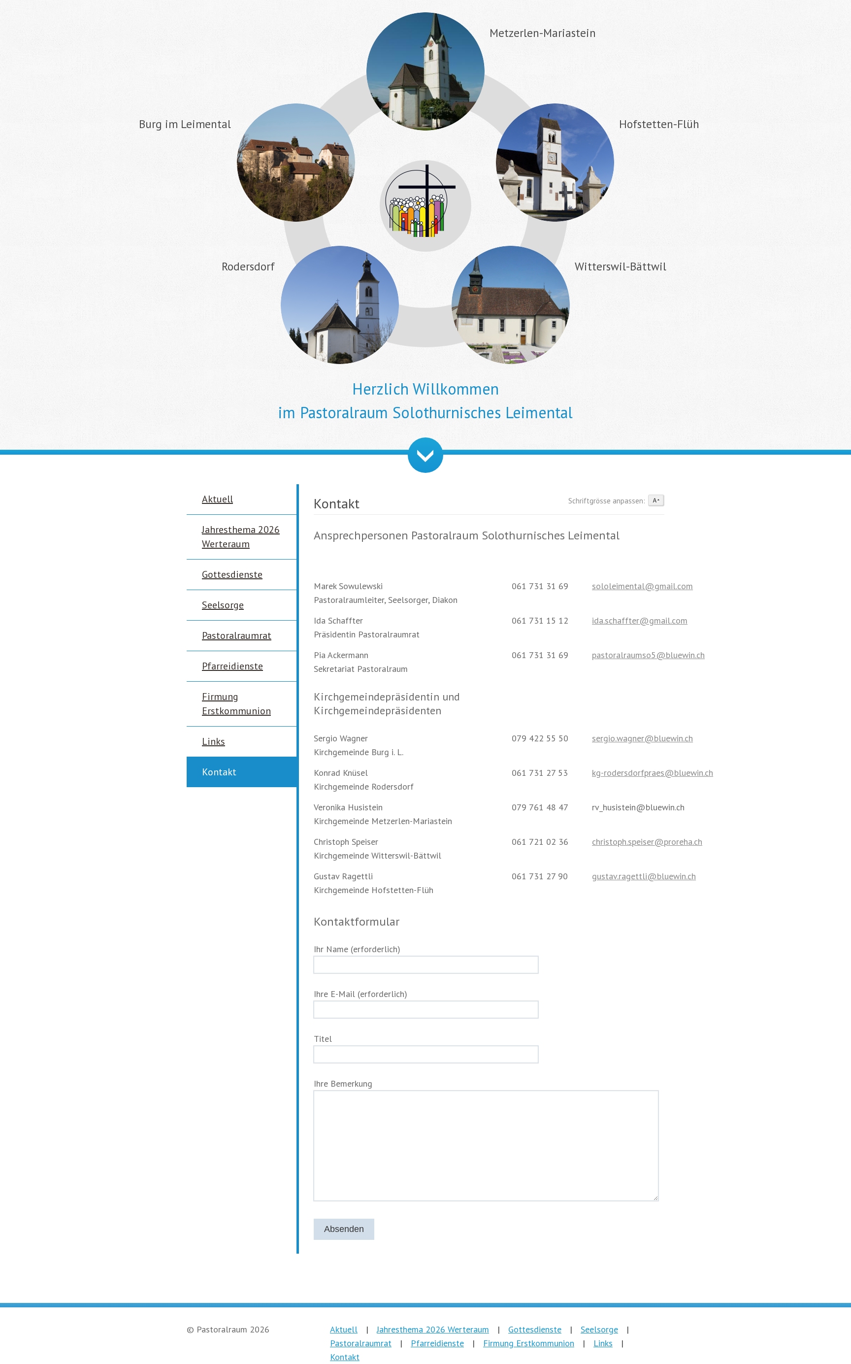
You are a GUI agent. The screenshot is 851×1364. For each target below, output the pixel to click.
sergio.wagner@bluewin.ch (642, 738)
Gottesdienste (232, 574)
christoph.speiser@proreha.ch (647, 841)
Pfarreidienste (232, 666)
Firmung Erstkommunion (528, 1343)
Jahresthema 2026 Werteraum (433, 1329)
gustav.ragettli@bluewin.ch (644, 876)
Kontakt (219, 771)
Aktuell (217, 499)
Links (213, 741)
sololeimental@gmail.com (642, 586)
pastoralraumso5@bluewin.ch (648, 655)
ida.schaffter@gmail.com (639, 620)
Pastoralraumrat (236, 635)
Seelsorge (223, 605)
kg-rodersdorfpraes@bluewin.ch (652, 772)
